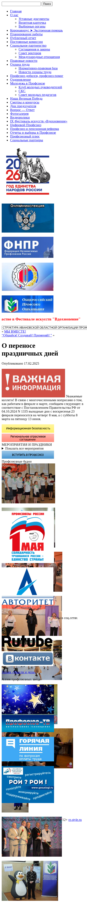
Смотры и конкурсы (24, 102)
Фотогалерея (19, 113)
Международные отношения (39, 57)
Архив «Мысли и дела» (19, 672)
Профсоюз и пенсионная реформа (34, 129)
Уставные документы (34, 19)
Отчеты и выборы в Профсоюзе (33, 132)
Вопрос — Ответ (22, 110)
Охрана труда (20, 64)
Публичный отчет (23, 38)
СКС (22, 91)
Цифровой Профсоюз (25, 125)
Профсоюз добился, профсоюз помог (36, 76)
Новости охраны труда (35, 72)
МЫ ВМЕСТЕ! (15, 331)
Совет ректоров (30, 53)
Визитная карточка (32, 22)
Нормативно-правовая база (38, 68)
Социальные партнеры (26, 140)
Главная (16, 11)
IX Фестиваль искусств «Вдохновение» (38, 121)
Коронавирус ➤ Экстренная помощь (36, 30)
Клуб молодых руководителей (40, 87)
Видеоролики (20, 117)
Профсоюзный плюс (25, 136)
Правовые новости (23, 60)
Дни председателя (23, 106)
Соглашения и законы (34, 49)
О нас (14, 15)
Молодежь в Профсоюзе (27, 83)
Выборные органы (32, 26)
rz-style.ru (75, 820)
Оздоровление (20, 79)
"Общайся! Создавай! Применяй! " (27, 335)
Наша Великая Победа (26, 98)
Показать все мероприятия (24, 448)
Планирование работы (26, 34)
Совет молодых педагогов (37, 95)
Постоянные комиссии (26, 42)
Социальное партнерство (28, 45)
